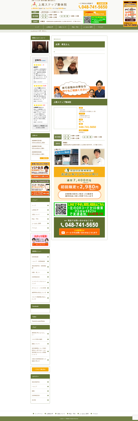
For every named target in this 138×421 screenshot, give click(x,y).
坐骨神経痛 (35, 257)
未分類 (34, 400)
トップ (37, 27)
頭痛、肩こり (36, 272)
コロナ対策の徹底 (37, 339)
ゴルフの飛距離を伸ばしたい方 (39, 298)
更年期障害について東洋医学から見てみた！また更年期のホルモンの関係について (39, 351)
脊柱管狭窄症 (36, 382)
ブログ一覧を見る (40, 369)
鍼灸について (36, 343)
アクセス (100, 27)
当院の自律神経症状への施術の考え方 (39, 360)
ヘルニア (34, 386)
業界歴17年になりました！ (38, 334)
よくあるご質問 (87, 27)
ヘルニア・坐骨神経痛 (38, 261)
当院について (62, 27)
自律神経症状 (36, 277)
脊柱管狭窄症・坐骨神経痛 (39, 267)
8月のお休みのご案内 (38, 154)
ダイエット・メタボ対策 (39, 288)
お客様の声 (50, 27)
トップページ (38, 413)
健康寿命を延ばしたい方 (39, 292)
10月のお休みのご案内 (38, 142)
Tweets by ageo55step (38, 321)
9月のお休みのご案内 (38, 148)
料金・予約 (75, 27)
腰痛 (33, 391)
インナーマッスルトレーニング (39, 282)
